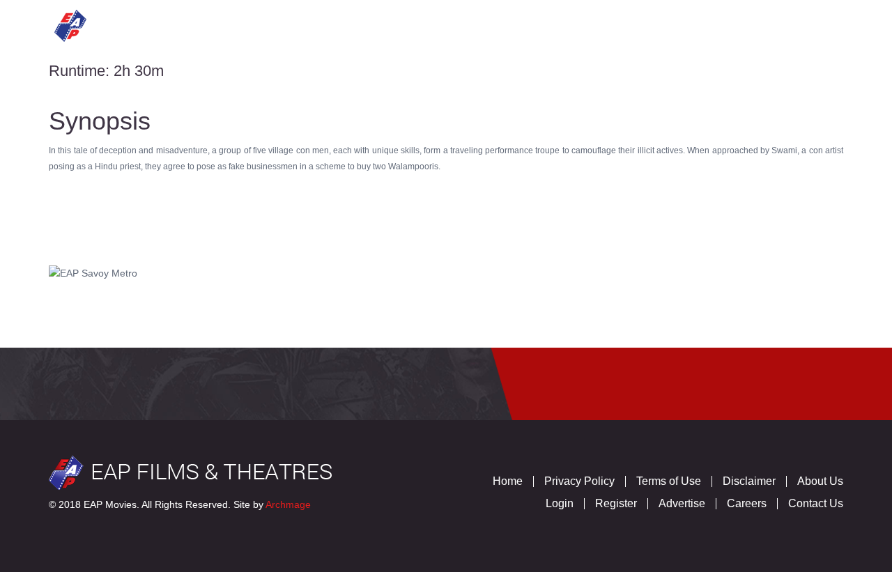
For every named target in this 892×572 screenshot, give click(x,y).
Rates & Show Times (441, 24)
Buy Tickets (695, 24)
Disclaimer (749, 481)
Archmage (288, 504)
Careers (747, 503)
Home (184, 24)
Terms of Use (668, 481)
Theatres (324, 24)
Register (616, 503)
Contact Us (794, 24)
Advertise (682, 503)
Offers (610, 24)
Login (560, 503)
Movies (247, 24)
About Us (820, 481)
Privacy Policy (579, 481)
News (545, 24)
